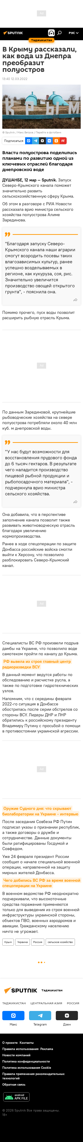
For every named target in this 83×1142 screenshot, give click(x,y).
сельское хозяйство (60, 942)
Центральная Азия (46, 1003)
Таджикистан (14, 1003)
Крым (8, 942)
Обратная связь (13, 1084)
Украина (22, 942)
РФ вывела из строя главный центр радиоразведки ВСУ (37, 664)
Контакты (27, 1043)
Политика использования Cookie (26, 1067)
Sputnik (10, 132)
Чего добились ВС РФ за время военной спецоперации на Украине (41, 883)
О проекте (10, 1043)
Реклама (46, 1049)
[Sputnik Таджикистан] (13, 35)
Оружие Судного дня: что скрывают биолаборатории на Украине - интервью (40, 811)
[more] (75, 299)
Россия (37, 942)
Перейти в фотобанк (48, 132)
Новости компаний (16, 1055)
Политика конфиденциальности (26, 1061)
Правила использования (20, 1049)
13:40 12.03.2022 (14, 79)
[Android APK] (16, 1097)
